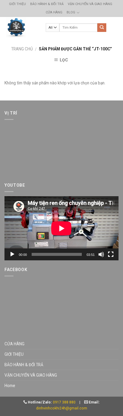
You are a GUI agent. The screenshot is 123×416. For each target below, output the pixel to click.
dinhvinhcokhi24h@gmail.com (61, 408)
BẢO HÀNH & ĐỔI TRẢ (47, 4)
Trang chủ (22, 49)
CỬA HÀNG (54, 12)
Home (9, 385)
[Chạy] (12, 254)
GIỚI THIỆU (17, 4)
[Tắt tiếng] (101, 254)
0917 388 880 (64, 402)
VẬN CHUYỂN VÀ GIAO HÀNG (90, 4)
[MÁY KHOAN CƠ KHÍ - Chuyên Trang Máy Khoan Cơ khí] (16, 28)
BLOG (71, 12)
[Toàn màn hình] (111, 254)
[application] (61, 228)
